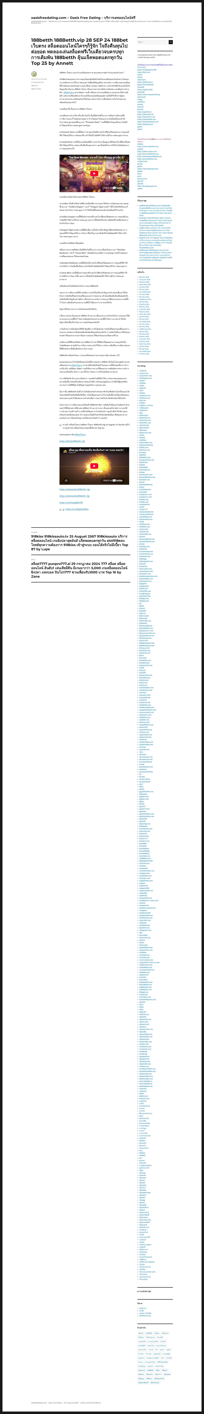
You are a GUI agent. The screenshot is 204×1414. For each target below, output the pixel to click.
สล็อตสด (142, 1210)
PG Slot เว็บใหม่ (144, 779)
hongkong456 (144, 594)
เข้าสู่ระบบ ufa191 (145, 1245)
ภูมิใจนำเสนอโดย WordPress (90, 1403)
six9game (143, 923)
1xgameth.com (144, 396)
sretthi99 (143, 953)
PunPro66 (143, 834)
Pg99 (141, 787)
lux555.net (143, 683)
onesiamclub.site (145, 762)
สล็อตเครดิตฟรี (144, 1215)
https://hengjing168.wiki (146, 70)
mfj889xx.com (144, 717)
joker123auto (144, 616)
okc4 (141, 752)
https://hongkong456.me (147, 186)
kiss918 (140, 109)
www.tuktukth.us (145, 1081)
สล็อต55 (142, 1180)
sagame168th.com (146, 891)
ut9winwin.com (145, 1047)
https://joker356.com (145, 114)
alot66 (141, 435)
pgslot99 (142, 811)
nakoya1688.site (145, 737)
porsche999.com (145, 829)
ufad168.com (144, 1014)
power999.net (144, 831)
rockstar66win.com (146, 871)
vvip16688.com (145, 1064)
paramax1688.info (146, 772)
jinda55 (142, 608)
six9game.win (144, 925)
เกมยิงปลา (142, 1240)
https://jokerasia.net (145, 124)
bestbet (142, 465)
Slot (140, 933)
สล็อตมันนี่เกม (144, 1208)
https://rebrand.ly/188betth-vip (75, 489)
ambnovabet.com (145, 443)
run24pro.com (144, 878)
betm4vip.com (144, 470)
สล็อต (141, 1170)
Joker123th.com (145, 621)
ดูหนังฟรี (140, 181)
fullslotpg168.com (146, 561)
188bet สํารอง (36, 89)
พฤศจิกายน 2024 (145, 329)
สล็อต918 (142, 1195)
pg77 (141, 784)
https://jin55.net (143, 72)
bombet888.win (145, 490)
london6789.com (145, 665)
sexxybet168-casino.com (148, 901)
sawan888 (143, 893)
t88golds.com (144, 972)
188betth (34, 86)
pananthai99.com (146, 767)
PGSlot (141, 804)
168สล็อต (142, 383)
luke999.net (144, 680)
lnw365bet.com (145, 660)
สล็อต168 (142, 1175)
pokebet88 (143, 826)
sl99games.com (145, 930)
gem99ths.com (145, 574)
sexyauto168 (144, 906)
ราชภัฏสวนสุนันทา (145, 1165)
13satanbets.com (145, 376)
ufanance (142, 1027)
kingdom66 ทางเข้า (146, 631)
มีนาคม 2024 (144, 349)
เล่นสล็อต (142, 1255)
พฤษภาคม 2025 (145, 314)
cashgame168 (144, 504)
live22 (139, 174)
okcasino (142, 755)
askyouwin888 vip (146, 445)
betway (142, 472)
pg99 (168, 1350)
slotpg (139, 100)
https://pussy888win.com (147, 159)
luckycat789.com (145, 675)
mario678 (143, 700)
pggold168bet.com (146, 792)
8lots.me (142, 401)
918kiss (140, 144)
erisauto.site (144, 532)
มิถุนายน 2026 (144, 282)
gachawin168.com (146, 571)
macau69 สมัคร (145, 695)
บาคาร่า (142, 1131)
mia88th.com (144, 720)
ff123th (142, 544)
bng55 (141, 487)
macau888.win (144, 698)
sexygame (143, 910)
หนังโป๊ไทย (141, 102)
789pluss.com (144, 398)
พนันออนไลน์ (143, 1148)
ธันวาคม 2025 (144, 297)
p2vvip (141, 764)
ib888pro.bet (144, 599)
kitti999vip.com (145, 638)
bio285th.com (144, 480)
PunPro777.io (144, 841)
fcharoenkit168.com (147, 539)
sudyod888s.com (145, 967)
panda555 (143, 769)
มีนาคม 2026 (144, 289)
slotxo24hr (141, 97)
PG (140, 774)
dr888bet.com (144, 524)
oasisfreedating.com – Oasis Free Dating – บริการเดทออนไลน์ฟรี (83, 18)
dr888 (141, 522)
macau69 (142, 693)
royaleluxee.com (145, 876)
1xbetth (140, 105)
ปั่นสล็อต (142, 1141)
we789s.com (144, 1066)
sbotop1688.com (145, 898)
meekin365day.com (146, 707)
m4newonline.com (146, 688)
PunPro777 (143, 839)
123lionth (142, 371)
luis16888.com (144, 678)
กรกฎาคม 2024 (144, 339)
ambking (142, 440)
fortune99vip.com (146, 552)
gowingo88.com (145, 581)
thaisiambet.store (146, 982)
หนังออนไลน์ (143, 1232)
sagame (140, 149)
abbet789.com (144, 418)
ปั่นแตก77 (142, 1146)
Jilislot (141, 606)
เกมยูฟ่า (142, 1242)
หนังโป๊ (141, 1235)
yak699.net (143, 1096)
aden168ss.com (145, 423)
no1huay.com (144, 750)
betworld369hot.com (147, 477)
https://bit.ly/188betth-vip (72, 441)
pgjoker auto (144, 797)
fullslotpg (143, 559)
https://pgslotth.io (144, 112)
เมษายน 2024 (144, 346)
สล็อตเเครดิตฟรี (144, 1222)
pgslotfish (143, 819)
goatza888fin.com (146, 579)
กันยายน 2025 (144, 304)
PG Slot (142, 777)
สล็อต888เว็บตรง (145, 1193)
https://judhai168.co (145, 82)
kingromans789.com (147, 633)
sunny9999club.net (146, 970)
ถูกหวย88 (142, 1121)
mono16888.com (145, 730)
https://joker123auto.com (147, 152)
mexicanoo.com (145, 715)
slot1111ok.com (145, 938)
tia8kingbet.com (145, 987)
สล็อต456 (142, 1178)
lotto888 (142, 673)
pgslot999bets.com (146, 814)
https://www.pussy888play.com (149, 156)
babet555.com (144, 450)
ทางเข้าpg (142, 1128)
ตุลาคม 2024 (143, 332)
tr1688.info (143, 995)
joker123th (143, 618)
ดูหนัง (139, 176)
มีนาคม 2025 (144, 319)
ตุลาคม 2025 (143, 302)
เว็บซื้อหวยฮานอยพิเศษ (147, 1262)
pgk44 (141, 802)
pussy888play (144, 851)
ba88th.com (143, 448)
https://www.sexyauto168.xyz (148, 95)
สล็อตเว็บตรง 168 (145, 1220)
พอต (140, 1151)
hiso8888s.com (145, 591)
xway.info (143, 1089)
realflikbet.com (145, 858)
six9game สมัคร (153, 1358)
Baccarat (142, 452)
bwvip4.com (143, 500)
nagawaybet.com (145, 735)
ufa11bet (142, 1002)
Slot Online (143, 935)
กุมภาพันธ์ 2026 (145, 292)
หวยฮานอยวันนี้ (144, 1237)
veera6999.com (145, 1049)
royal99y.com (144, 873)
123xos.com (143, 373)
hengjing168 (144, 586)
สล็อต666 (142, 1185)
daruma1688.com (145, 519)
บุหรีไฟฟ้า (142, 1138)
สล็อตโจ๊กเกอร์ (144, 1227)
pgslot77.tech (144, 809)
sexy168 (142, 903)
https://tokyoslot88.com (146, 119)
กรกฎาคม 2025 (144, 309)
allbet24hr (143, 430)
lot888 (141, 668)
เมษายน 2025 (144, 317)
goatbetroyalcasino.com (148, 576)
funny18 (140, 107)
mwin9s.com (144, 732)
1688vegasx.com (145, 378)
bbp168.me (143, 462)
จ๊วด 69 (141, 1109)
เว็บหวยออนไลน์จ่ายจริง (147, 1272)
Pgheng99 (143, 794)
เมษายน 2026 (144, 287)
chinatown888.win (146, 512)
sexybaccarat (142, 161)
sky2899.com (144, 928)
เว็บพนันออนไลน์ (145, 1267)
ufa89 (141, 1007)
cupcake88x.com (145, 517)
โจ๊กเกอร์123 (141, 67)
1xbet (141, 391)
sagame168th (144, 888)
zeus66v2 (143, 1101)
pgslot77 (142, 806)
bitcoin (142, 482)
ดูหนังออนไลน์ (142, 179)
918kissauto (143, 408)
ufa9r (141, 1009)
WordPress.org (145, 1316)
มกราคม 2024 (144, 354)
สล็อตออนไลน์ (144, 1212)
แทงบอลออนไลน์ (145, 1277)
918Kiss (142, 403)
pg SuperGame (144, 782)
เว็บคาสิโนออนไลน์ (145, 1257)
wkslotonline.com (146, 1076)
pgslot (139, 127)
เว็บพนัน (142, 1264)
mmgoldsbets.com (146, 725)
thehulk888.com (145, 985)
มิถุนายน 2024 (144, 341)
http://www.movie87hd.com (148, 154)
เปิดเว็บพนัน (143, 1252)
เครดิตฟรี (142, 1247)
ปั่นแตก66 (142, 1143)
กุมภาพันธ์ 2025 (144, 322)
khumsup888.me (145, 626)
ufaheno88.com (145, 1019)
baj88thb (142, 455)
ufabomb (142, 1012)
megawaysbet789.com (147, 710)
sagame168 (143, 886)
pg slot (139, 164)
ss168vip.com (144, 955)
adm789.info (144, 425)
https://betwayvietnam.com (147, 122)
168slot (142, 381)
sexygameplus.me (146, 915)
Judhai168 (143, 623)
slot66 (139, 77)
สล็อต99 (142, 1198)
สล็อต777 (142, 1188)
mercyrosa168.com (146, 712)
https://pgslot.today (145, 90)
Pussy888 (143, 846)
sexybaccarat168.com (147, 908)
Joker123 (142, 613)
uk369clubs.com (145, 1042)
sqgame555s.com (146, 950)
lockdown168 (144, 663)
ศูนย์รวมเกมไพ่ (144, 1168)
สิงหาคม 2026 (144, 277)
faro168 (140, 184)
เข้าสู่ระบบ (142, 1308)
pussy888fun (144, 849)
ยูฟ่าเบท (142, 1160)
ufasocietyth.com (145, 1034)
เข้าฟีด (141, 1311)
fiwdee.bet (143, 549)
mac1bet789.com (145, 690)
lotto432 (142, 670)
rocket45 (142, 866)
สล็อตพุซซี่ (142, 1205)
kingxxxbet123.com (146, 636)
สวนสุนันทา (143, 1230)
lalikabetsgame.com (146, 643)
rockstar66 (143, 868)
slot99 (139, 75)
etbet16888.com (145, 534)
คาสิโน (141, 1104)
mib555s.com (144, 722)
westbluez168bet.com (147, 1069)
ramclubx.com (144, 856)
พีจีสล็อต (142, 1153)
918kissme (143, 410)
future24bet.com (145, 569)
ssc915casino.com (146, 960)
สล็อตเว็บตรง (69, 92)
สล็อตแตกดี (143, 1225)
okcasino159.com (146, 757)
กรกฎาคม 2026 (144, 280)
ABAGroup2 (143, 415)
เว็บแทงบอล (143, 1274)
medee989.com (145, 705)
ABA (140, 413)
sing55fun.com (145, 920)
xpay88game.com (146, 1086)
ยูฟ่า (140, 1158)
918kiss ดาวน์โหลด (146, 405)
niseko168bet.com (146, 742)
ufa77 (141, 1005)
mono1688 (143, 727)
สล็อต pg (142, 1173)
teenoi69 (142, 977)
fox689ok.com (144, 556)
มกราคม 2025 (144, 324)
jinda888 (142, 611)
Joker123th (142, 1350)
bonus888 (143, 492)
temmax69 (143, 980)
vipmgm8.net (144, 1057)
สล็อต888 (140, 87)
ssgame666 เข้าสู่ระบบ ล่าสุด (149, 962)
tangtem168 (143, 975)
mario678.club (144, 703)
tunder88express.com (147, 1000)
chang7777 (143, 509)
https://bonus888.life (145, 85)
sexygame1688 (145, 913)
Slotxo (141, 943)
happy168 (143, 584)
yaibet (141, 1094)
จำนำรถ (142, 1111)
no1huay (142, 747)
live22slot (143, 658)
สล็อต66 (142, 1183)
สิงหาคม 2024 (144, 336)
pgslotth (142, 821)
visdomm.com (144, 1061)
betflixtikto (143, 467)
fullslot (140, 171)
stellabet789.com (145, 965)
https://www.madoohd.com (147, 147)
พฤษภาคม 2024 (145, 344)
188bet (141, 386)
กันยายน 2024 (144, 334)
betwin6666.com (145, 475)
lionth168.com (144, 651)
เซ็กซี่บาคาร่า (143, 1250)
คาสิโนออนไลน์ (144, 1106)
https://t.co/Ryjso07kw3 (77, 509)
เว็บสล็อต (142, 1269)
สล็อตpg (142, 1200)
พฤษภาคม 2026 (145, 285)
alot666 (142, 438)
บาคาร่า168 (143, 1133)
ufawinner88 (144, 1039)
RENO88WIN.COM (146, 861)
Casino (141, 507)
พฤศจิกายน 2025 (145, 299)
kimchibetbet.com (146, 628)
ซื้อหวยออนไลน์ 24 (145, 1113)
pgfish (141, 789)
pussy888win (144, 854)
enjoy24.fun (143, 529)
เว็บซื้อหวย (142, 1260)
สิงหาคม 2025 (144, 307)
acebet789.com (145, 420)
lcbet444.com (144, 648)
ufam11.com (143, 1022)
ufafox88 (142, 1017)
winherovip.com (145, 1074)
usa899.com (144, 1044)
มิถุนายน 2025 (144, 312)
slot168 (142, 940)
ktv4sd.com (143, 641)
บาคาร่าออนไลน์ (144, 1136)
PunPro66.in (144, 836)
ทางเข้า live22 (144, 1126)
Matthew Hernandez (39, 79)
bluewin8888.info (146, 485)
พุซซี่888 (142, 1156)
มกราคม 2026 (144, 294)
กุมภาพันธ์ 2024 (144, 351)
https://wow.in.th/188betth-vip (74, 496)
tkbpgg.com (143, 992)
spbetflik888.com (146, 948)
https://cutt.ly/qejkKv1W (71, 502)
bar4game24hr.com (146, 460)
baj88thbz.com (145, 457)
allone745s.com (145, 433)
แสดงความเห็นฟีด (145, 1313)
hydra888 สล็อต (145, 596)
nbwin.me (143, 740)
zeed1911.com (144, 1099)
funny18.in (143, 566)
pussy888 (141, 92)
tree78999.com (145, 997)
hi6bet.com (143, 589)
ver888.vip (143, 1052)
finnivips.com (144, 547)
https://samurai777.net (146, 117)
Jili (140, 603)
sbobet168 (143, 896)
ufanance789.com (146, 1029)
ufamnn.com (144, 1024)
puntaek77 (143, 844)
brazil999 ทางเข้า (145, 495)
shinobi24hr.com (145, 918)
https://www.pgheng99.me (147, 169)
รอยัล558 (142, 1163)
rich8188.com (144, 863)
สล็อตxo (142, 1203)
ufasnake (142, 1032)
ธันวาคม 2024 (144, 327)
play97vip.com (144, 824)
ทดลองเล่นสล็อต (144, 1123)
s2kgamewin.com (146, 881)
